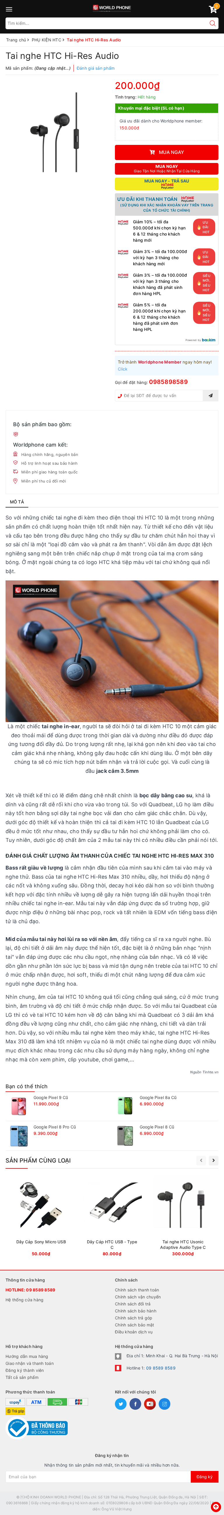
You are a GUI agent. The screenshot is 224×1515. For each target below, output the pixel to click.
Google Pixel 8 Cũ (157, 1126)
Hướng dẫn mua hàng (27, 1356)
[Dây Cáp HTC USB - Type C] (111, 1218)
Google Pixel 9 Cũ (51, 1097)
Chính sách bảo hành (135, 1310)
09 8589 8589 (40, 1289)
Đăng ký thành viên (25, 1370)
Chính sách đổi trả (133, 1303)
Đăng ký (205, 1476)
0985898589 (168, 381)
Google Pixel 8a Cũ (158, 1097)
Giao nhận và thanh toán (30, 1363)
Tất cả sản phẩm (22, 1377)
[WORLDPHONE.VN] (112, 7)
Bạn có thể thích (27, 1086)
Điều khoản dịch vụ (134, 1331)
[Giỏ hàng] (213, 10)
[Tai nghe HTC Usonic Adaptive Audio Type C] (183, 1218)
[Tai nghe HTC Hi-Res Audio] (57, 132)
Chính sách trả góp (134, 1317)
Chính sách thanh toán (137, 1289)
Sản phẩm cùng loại (38, 1160)
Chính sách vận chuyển (138, 1296)
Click (122, 368)
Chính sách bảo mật (134, 1324)
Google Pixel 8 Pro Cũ (55, 1126)
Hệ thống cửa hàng (24, 1299)
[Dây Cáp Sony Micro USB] (41, 1218)
